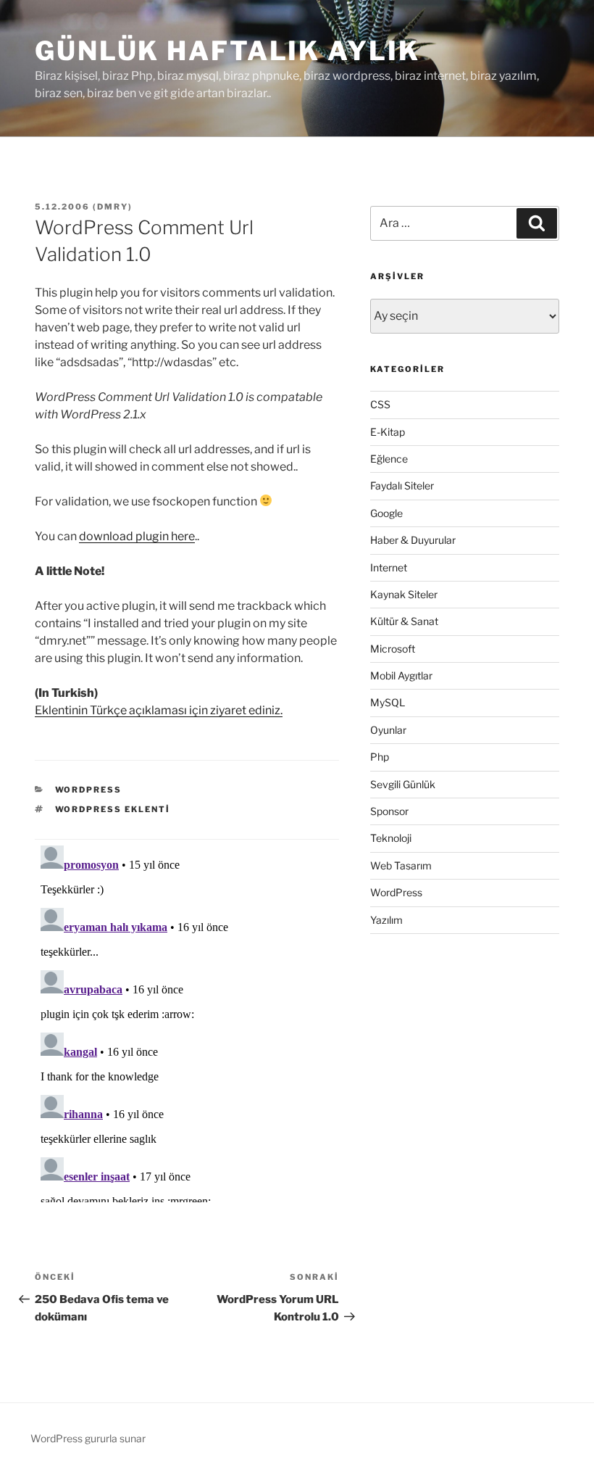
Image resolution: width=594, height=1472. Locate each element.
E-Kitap (387, 432)
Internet (388, 567)
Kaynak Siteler (404, 594)
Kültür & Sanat (404, 621)
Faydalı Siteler (402, 485)
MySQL (387, 702)
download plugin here (137, 536)
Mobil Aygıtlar (401, 675)
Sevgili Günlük (402, 784)
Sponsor (389, 811)
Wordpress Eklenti (113, 809)
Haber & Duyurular (413, 540)
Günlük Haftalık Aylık (227, 51)
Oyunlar (388, 730)
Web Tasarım (401, 865)
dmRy (112, 207)
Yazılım (386, 920)
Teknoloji (390, 838)
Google (386, 513)
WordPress (88, 790)
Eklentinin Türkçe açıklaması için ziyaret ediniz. (159, 710)
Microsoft (392, 648)
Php (379, 757)
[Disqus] (187, 1021)
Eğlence (389, 458)
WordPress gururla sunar (88, 1438)
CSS (380, 404)
